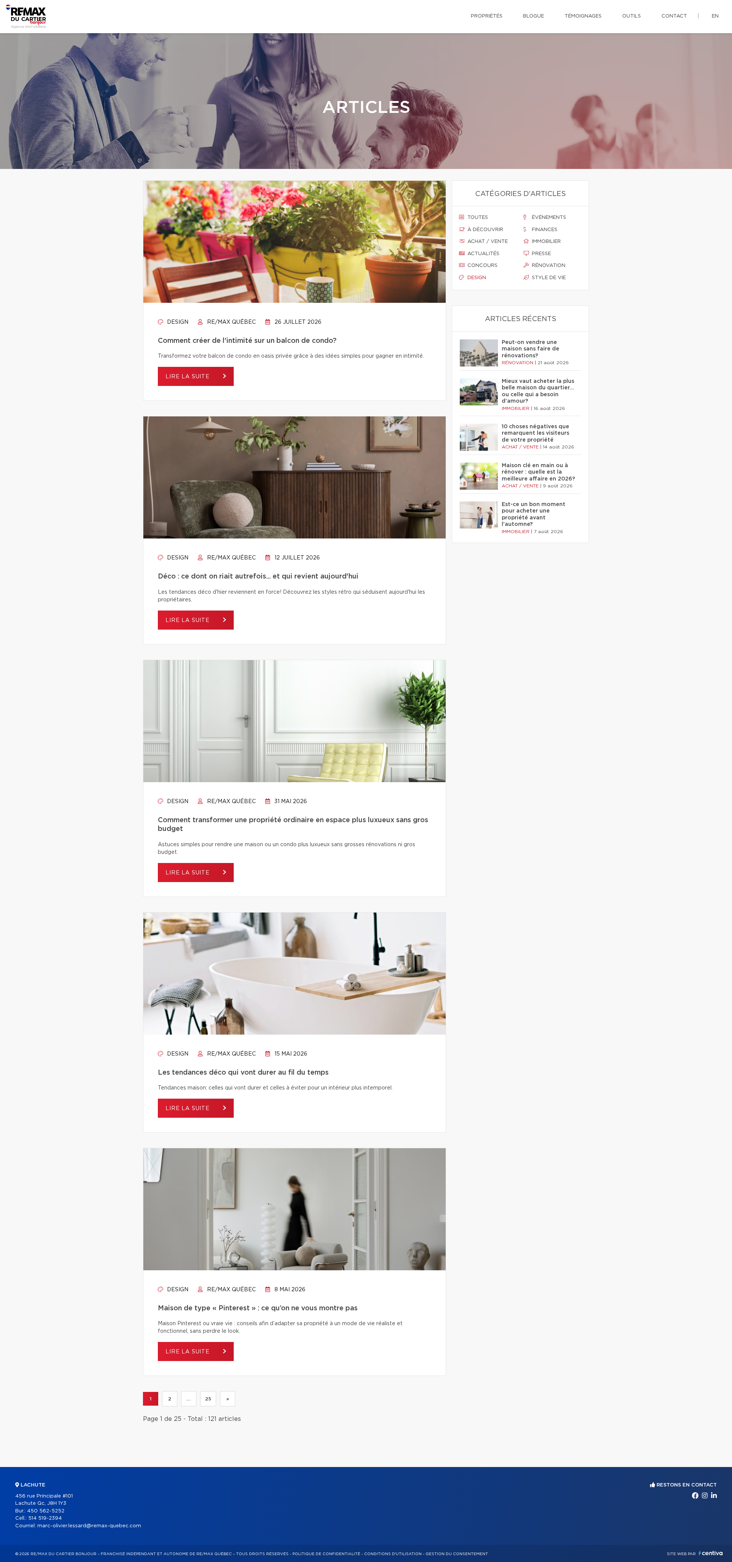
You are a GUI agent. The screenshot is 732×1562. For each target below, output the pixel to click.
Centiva (710, 1553)
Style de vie (548, 277)
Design (176, 322)
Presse (540, 253)
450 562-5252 (45, 1511)
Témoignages (583, 16)
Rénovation (547, 265)
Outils (631, 16)
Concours (482, 265)
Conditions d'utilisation (393, 1554)
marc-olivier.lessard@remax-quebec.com (89, 1525)
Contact (674, 16)
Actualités (482, 253)
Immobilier (545, 241)
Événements (548, 217)
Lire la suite (188, 376)
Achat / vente (487, 241)
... (188, 1398)
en (715, 16)
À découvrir (484, 229)
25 (208, 1398)
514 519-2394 (45, 1518)
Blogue (533, 16)
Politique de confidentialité (326, 1554)
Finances (543, 229)
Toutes (477, 217)
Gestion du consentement (456, 1554)
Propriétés (486, 16)
